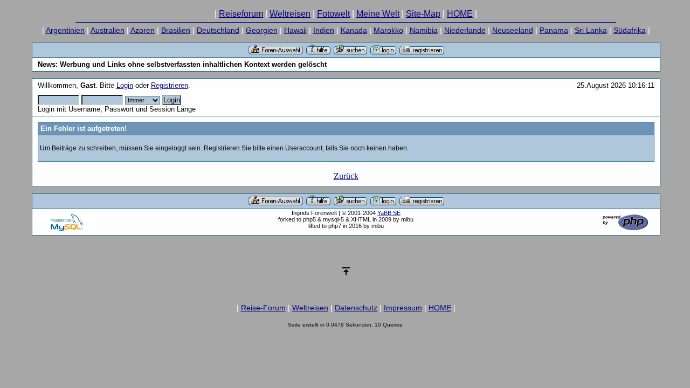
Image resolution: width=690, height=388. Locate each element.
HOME (460, 13)
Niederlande (465, 30)
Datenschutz (356, 307)
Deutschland (218, 30)
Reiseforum (241, 13)
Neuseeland (512, 30)
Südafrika (629, 30)
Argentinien (65, 30)
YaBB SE (389, 213)
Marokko (388, 30)
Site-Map (423, 13)
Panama (554, 30)
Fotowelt (333, 13)
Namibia (424, 30)
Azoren (142, 30)
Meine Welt (377, 13)
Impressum (403, 307)
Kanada (354, 30)
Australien (108, 30)
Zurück (346, 176)
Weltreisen (290, 13)
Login (124, 85)
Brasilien (175, 30)
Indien (323, 30)
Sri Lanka (591, 30)
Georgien (262, 30)
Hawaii (295, 30)
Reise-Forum (263, 307)
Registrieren (169, 85)
